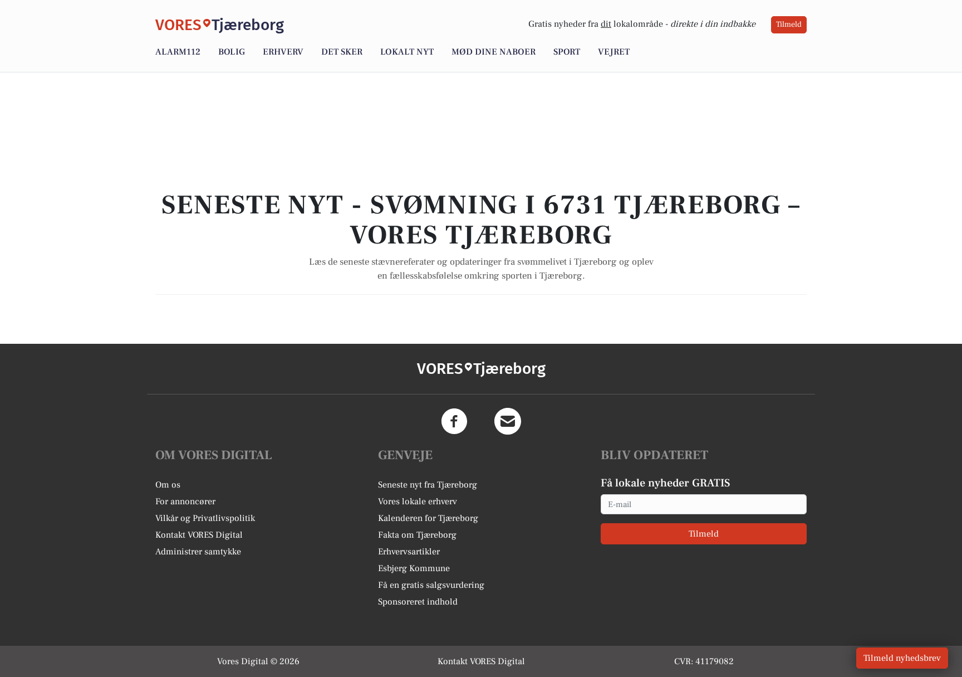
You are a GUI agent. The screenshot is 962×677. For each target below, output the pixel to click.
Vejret (614, 51)
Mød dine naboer (493, 51)
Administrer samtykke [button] (198, 551)
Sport (566, 51)
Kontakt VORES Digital (199, 534)
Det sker (341, 51)
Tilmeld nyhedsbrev (902, 658)
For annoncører (185, 501)
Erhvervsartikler (409, 551)
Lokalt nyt (407, 51)
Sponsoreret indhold (418, 601)
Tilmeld (789, 25)
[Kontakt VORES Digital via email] (507, 421)
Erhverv (283, 51)
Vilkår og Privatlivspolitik (205, 518)
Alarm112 (177, 51)
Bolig (231, 51)
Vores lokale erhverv (417, 501)
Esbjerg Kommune (414, 568)
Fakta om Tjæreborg (417, 534)
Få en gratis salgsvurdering (431, 585)
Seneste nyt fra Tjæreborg (427, 484)
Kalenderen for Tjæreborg (428, 518)
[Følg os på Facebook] (454, 421)
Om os (167, 484)
